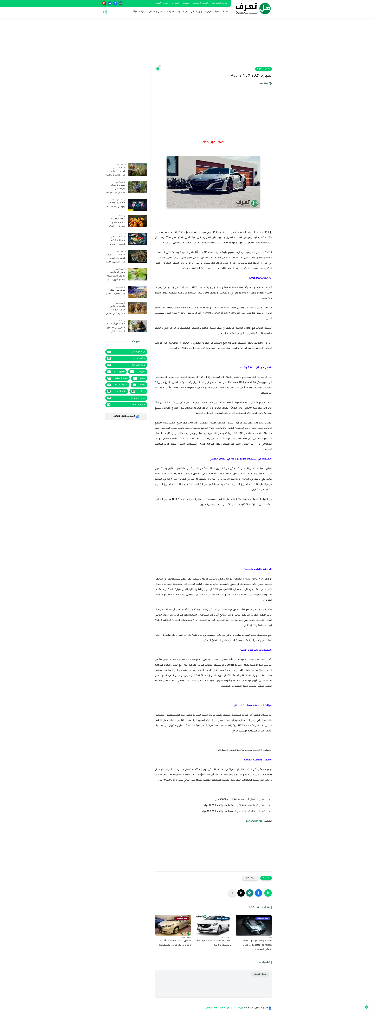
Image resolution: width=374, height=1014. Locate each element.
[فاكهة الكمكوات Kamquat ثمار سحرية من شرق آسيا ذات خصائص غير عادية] (137, 221)
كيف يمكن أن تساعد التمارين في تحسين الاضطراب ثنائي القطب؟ (115, 328)
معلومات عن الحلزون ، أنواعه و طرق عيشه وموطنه (115, 171)
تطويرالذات (116, 372)
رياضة (139, 385)
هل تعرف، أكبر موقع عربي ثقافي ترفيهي (224, 1008)
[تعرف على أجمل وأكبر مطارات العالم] (137, 292)
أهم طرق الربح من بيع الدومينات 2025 (116, 205)
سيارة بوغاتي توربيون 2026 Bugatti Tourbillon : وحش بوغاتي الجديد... (257, 945)
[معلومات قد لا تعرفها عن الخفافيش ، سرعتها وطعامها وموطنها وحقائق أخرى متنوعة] (137, 187)
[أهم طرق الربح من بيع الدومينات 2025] (137, 205)
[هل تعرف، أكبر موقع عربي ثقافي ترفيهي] (252, 8)
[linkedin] (110, 3)
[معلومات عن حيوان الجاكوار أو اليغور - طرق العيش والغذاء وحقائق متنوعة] (137, 256)
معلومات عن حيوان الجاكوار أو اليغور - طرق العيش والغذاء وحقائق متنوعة (115, 259)
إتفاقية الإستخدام (200, 3)
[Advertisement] (187, 43)
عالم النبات (117, 391)
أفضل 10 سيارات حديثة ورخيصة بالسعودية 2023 (214, 943)
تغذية (217, 12)
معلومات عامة (127, 405)
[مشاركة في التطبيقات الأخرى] (232, 893)
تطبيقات (170, 12)
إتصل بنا (175, 3)
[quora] (104, 3)
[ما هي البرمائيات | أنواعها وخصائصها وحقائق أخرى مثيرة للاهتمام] (137, 274)
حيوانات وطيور (118, 378)
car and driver (254, 821)
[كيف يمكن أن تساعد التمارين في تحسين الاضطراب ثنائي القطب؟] (137, 326)
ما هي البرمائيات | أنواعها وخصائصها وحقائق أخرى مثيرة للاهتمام (116, 276)
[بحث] (104, 12)
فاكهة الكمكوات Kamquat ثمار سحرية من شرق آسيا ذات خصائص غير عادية (116, 223)
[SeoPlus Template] (270, 1008)
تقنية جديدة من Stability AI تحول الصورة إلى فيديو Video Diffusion (117, 241)
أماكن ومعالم (156, 12)
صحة (225, 12)
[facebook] (115, 3)
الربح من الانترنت (185, 12)
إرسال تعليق (260, 974)
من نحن (185, 3)
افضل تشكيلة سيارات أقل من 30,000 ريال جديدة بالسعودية (174, 943)
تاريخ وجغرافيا (127, 365)
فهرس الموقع (161, 3)
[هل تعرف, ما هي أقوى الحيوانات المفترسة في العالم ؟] (137, 308)
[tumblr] (120, 3)
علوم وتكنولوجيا (204, 12)
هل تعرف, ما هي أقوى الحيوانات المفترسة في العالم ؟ (115, 310)
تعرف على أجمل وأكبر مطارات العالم (115, 292)
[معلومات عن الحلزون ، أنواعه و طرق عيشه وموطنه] (137, 169)
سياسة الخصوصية (220, 3)
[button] (258, 893)
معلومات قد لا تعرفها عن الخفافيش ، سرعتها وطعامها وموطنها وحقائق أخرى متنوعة (115, 189)
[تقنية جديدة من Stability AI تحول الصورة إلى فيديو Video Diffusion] (137, 239)
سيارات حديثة (140, 12)
